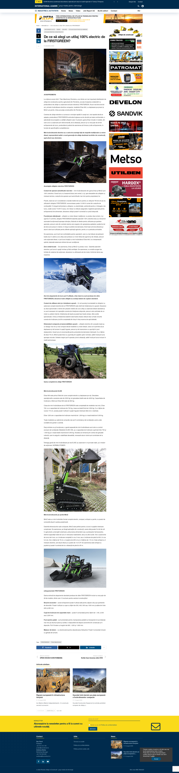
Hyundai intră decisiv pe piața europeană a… (131, 753)
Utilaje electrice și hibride (78, 29)
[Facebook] (38, 761)
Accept (156, 759)
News (58, 29)
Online (64, 29)
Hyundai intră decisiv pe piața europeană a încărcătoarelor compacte (89, 696)
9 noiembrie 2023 (49, 46)
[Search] (138, 6)
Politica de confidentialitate (109, 725)
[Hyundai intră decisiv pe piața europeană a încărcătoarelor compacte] (89, 680)
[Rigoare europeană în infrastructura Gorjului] (53, 680)
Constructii (41, 691)
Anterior (41, 710)
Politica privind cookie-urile (81, 749)
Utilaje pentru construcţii (54, 32)
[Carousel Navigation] (115, 1)
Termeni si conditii (79, 741)
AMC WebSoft (140, 770)
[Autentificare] (142, 6)
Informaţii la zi (50, 29)
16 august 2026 (42, 700)
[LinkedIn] (43, 761)
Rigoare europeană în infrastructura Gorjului (57, 2)
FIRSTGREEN (45, 642)
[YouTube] (48, 761)
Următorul (50, 710)
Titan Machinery (56, 642)
